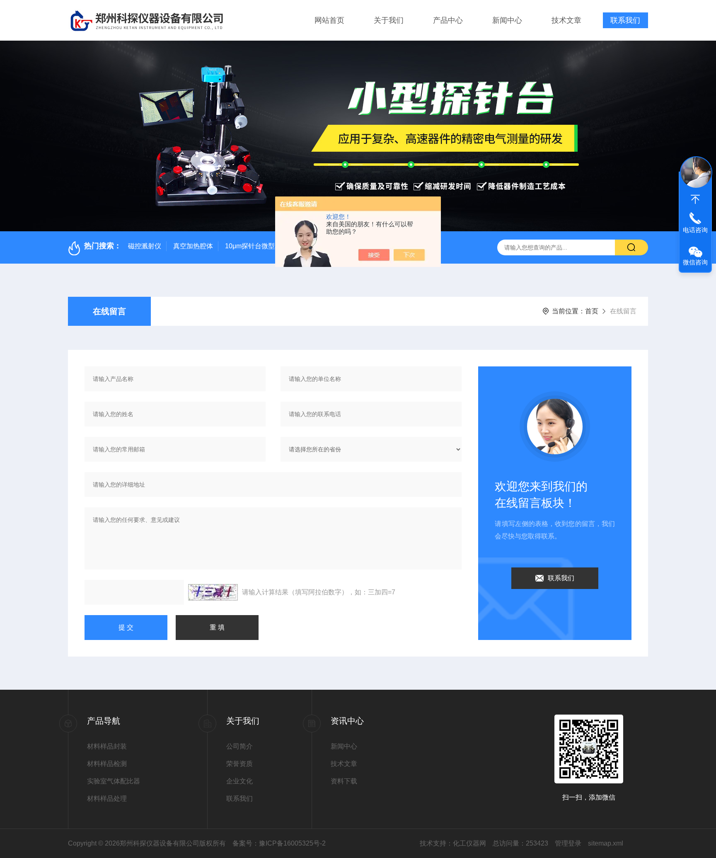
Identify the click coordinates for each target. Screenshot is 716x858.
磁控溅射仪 (144, 246)
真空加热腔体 (193, 246)
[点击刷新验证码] (213, 592)
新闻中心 (507, 20)
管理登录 (568, 843)
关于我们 (389, 20)
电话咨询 (695, 229)
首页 (591, 311)
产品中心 (448, 20)
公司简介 (239, 746)
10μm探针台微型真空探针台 (266, 246)
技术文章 (566, 20)
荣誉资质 (239, 763)
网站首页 (329, 20)
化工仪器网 (469, 843)
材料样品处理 (107, 798)
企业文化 (239, 781)
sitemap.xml (605, 843)
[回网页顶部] (695, 199)
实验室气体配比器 (113, 781)
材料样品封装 (107, 746)
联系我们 (625, 20)
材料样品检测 (107, 763)
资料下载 (344, 781)
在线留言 (109, 311)
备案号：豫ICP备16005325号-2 (279, 843)
